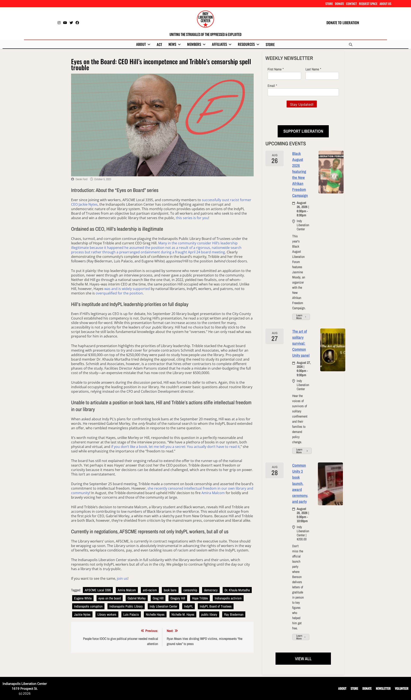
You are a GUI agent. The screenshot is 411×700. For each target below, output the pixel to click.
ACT (159, 44)
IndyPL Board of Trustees (216, 606)
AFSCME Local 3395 (98, 590)
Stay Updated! (301, 104)
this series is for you (192, 217)
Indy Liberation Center (163, 606)
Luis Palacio (131, 614)
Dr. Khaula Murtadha (237, 590)
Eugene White (83, 598)
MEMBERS (194, 44)
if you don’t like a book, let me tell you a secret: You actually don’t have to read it (175, 446)
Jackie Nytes (82, 614)
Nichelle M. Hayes (182, 614)
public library (209, 614)
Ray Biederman (233, 614)
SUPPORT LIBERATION (303, 131)
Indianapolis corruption (88, 606)
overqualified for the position (119, 293)
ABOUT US (385, 3)
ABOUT (141, 44)
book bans (170, 590)
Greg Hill (158, 598)
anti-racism (150, 590)
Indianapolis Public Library (126, 606)
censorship (190, 590)
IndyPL (188, 606)
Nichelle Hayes (155, 614)
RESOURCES (246, 44)
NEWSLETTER (383, 688)
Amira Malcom (213, 492)
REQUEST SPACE (368, 3)
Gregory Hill (177, 598)
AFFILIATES (219, 44)
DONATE (339, 3)
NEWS (172, 44)
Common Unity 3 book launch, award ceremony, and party (300, 483)
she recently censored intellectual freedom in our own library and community (162, 490)
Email (271, 85)
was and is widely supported (127, 288)
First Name (274, 69)
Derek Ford (81, 179)
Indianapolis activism (228, 598)
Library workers (106, 614)
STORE (329, 3)
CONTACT (351, 3)
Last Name (312, 69)
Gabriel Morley (137, 598)
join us (122, 578)
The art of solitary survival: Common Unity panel (301, 343)
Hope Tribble (200, 598)
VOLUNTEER (401, 688)
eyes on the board (109, 598)
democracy (211, 590)
